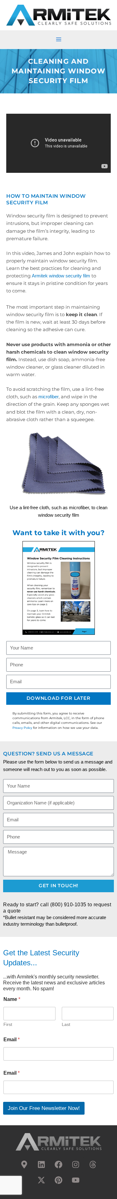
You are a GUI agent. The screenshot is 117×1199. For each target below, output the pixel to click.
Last (66, 1024)
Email (11, 1039)
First (7, 1024)
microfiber (48, 396)
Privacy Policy (22, 727)
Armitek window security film (61, 275)
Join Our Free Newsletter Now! (44, 1108)
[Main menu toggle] (58, 39)
